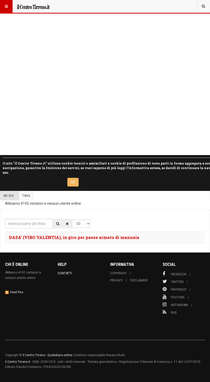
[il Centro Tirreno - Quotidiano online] (33, 6)
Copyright (118, 273)
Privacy (116, 280)
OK (73, 182)
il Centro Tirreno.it (17, 362)
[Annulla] (67, 223)
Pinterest (178, 289)
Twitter (177, 282)
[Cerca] (58, 223)
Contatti (65, 273)
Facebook (178, 274)
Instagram (179, 305)
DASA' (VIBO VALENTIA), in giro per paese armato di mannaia (74, 237)
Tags (26, 196)
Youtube (178, 297)
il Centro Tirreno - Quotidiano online (47, 355)
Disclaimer (139, 280)
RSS (173, 312)
